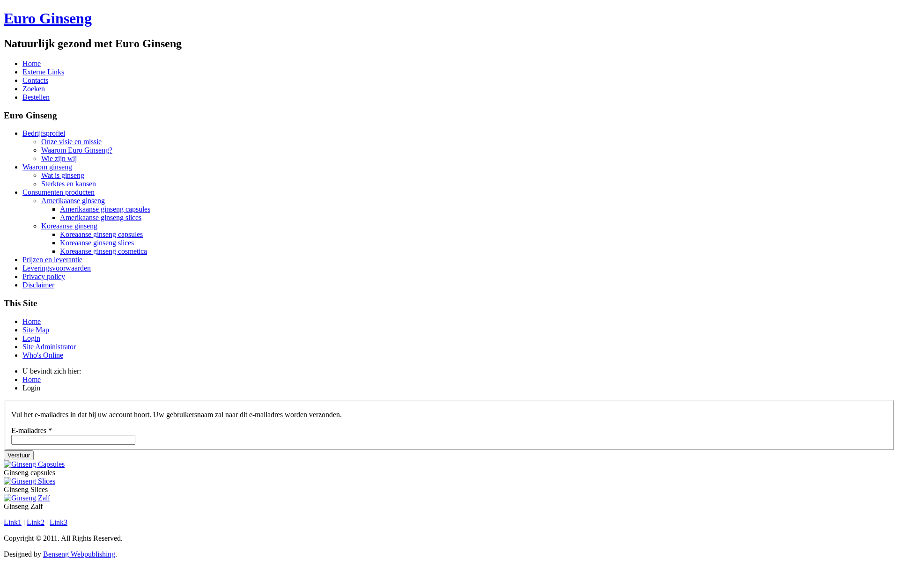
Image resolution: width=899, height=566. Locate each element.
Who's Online (42, 355)
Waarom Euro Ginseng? (76, 150)
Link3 (58, 522)
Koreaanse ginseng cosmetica (103, 251)
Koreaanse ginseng (69, 226)
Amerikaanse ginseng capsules (105, 209)
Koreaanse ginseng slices (97, 243)
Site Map (35, 330)
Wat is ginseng (62, 175)
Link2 (35, 522)
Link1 (13, 522)
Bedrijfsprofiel (43, 133)
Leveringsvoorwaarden (56, 268)
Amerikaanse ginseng (73, 201)
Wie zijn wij (59, 158)
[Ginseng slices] (29, 481)
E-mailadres (31, 430)
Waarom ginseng (47, 167)
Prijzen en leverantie (52, 260)
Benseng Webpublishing (79, 554)
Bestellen (36, 97)
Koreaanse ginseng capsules (101, 234)
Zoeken (33, 89)
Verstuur (18, 455)
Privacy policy (43, 276)
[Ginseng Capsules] (34, 464)
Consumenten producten (58, 192)
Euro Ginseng (48, 18)
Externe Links (43, 72)
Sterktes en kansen (68, 184)
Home (31, 63)
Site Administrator (49, 347)
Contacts (35, 80)
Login (31, 338)
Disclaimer (38, 285)
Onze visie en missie (71, 142)
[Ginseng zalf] (27, 498)
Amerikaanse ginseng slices (100, 217)
